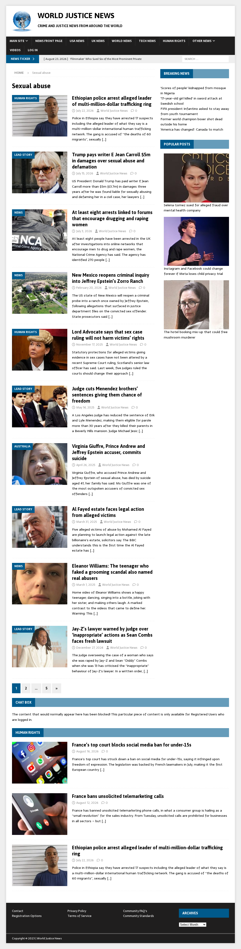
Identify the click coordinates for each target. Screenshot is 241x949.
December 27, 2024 (89, 647)
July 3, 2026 (84, 231)
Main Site (17, 41)
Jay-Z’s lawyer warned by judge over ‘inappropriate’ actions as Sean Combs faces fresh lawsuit (112, 635)
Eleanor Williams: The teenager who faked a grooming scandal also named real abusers (112, 572)
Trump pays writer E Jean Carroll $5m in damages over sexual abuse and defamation (111, 160)
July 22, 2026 (85, 110)
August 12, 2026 (87, 802)
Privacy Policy (77, 910)
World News (122, 41)
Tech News (147, 41)
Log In (33, 50)
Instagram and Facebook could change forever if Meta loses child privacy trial (193, 271)
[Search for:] (205, 58)
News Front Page (48, 41)
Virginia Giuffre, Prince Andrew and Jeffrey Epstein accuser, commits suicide (108, 452)
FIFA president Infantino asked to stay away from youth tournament (195, 111)
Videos (15, 50)
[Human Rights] (39, 116)
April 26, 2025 (85, 464)
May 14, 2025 (85, 407)
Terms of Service (80, 915)
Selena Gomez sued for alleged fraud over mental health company (196, 207)
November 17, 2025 (89, 344)
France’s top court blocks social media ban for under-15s (131, 744)
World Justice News (114, 110)
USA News (77, 41)
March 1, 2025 (85, 584)
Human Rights (174, 41)
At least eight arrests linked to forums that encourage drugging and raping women (112, 218)
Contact (17, 910)
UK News (98, 41)
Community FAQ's (135, 910)
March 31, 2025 (86, 521)
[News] (39, 230)
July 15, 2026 (84, 173)
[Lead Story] (39, 172)
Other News (202, 41)
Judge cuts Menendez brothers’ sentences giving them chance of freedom (107, 395)
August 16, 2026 (87, 751)
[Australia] (39, 464)
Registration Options (27, 915)
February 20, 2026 (89, 287)
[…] (104, 139)
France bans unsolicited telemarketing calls (118, 796)
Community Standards (138, 915)
